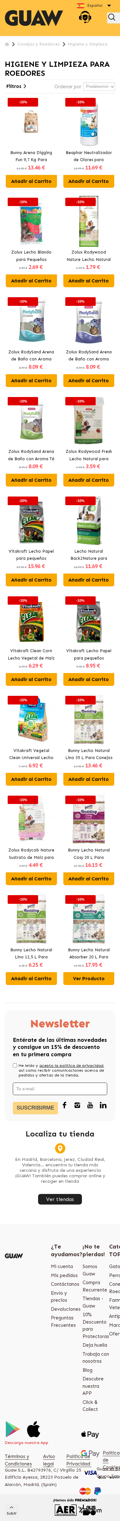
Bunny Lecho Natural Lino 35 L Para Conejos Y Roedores (88, 755)
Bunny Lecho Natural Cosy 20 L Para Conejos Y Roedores (89, 854)
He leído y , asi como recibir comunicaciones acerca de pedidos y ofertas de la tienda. (61, 1070)
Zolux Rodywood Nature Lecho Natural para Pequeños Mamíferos (89, 256)
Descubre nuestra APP (93, 1386)
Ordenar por (67, 87)
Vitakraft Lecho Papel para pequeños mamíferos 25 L (31, 555)
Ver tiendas (60, 1199)
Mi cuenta (62, 1266)
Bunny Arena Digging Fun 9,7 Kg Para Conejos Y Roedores (31, 157)
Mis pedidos (64, 1275)
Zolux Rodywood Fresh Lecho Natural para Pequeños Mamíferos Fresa (89, 455)
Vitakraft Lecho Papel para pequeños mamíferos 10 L (88, 655)
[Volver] (7, 44)
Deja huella (95, 1345)
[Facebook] (64, 1106)
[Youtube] (90, 1106)
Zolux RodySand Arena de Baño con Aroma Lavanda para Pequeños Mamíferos (89, 356)
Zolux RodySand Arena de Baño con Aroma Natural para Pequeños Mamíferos (31, 356)
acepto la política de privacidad (71, 1065)
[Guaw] (34, 18)
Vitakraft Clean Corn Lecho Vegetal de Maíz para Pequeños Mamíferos (31, 655)
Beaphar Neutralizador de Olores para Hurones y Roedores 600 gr (89, 157)
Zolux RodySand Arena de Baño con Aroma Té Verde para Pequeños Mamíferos (31, 455)
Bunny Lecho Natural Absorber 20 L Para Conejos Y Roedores (89, 954)
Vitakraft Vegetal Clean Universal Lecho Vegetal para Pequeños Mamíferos (31, 755)
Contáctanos (65, 1284)
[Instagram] (77, 1106)
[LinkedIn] (103, 1106)
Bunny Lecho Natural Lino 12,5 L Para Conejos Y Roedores (31, 954)
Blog (87, 1370)
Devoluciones (66, 1309)
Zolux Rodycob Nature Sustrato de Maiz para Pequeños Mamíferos (31, 854)
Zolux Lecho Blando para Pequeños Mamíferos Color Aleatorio (31, 256)
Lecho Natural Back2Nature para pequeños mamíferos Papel (88, 555)
